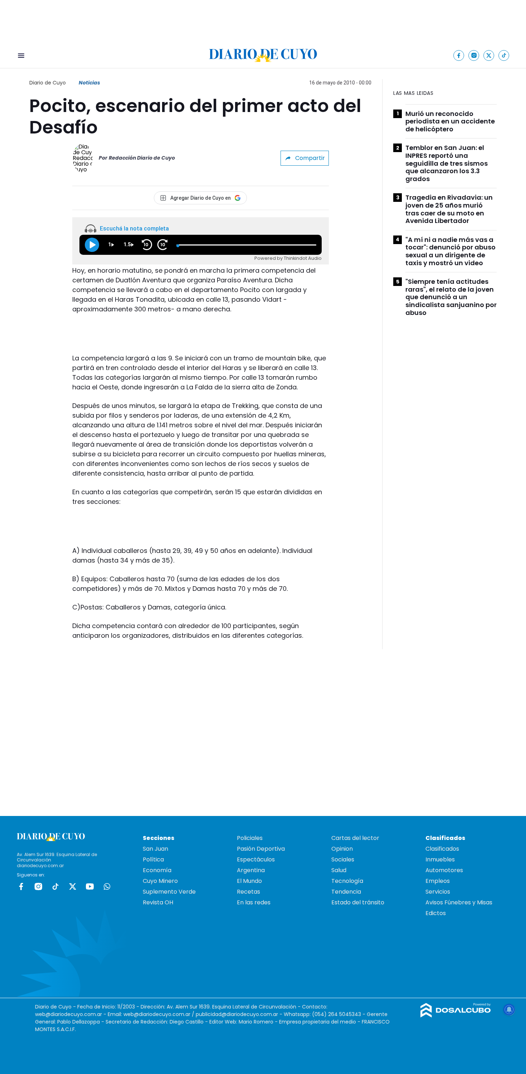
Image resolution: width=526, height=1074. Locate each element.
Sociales (342, 859)
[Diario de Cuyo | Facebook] (459, 55)
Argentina (251, 870)
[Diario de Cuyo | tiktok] (504, 55)
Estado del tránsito (357, 902)
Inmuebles (440, 859)
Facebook (21, 886)
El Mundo (249, 881)
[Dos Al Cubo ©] (455, 1015)
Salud (338, 870)
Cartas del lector (355, 838)
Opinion (342, 849)
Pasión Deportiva (261, 849)
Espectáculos (256, 859)
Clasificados (442, 849)
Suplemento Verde (169, 892)
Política (153, 859)
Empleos (437, 881)
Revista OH (158, 902)
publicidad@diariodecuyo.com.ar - (240, 1014)
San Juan (155, 849)
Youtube (90, 886)
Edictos (435, 913)
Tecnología (347, 881)
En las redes (254, 902)
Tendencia (346, 892)
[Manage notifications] (509, 1009)
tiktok (55, 886)
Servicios (437, 892)
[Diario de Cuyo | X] (489, 55)
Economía (157, 870)
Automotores (444, 870)
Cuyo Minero (160, 881)
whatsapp (107, 886)
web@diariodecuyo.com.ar (68, 1014)
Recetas (248, 892)
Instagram (38, 886)
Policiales (250, 838)
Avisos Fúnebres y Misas (458, 902)
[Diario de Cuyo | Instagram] (474, 55)
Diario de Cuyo (47, 82)
